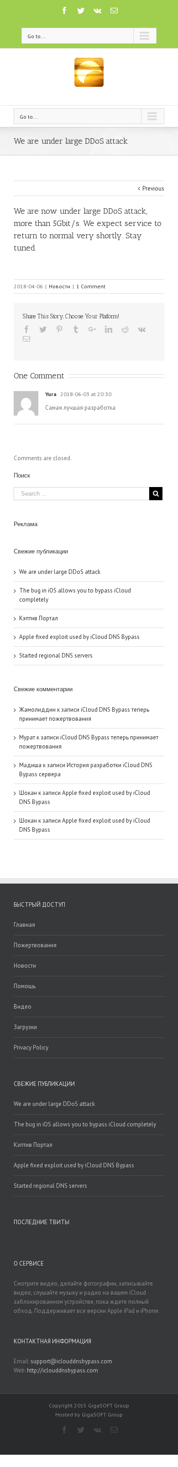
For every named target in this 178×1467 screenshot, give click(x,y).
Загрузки (25, 1027)
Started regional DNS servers (56, 655)
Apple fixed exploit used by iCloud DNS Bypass (79, 637)
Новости (59, 286)
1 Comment (90, 286)
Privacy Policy (31, 1047)
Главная (24, 925)
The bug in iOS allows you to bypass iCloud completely (85, 1124)
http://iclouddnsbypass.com (62, 1370)
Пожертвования (35, 945)
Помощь (25, 986)
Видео (22, 1006)
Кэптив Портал (38, 618)
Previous (153, 188)
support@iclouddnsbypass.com (71, 1361)
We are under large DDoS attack (59, 572)
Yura (51, 394)
